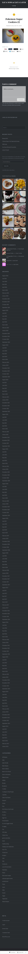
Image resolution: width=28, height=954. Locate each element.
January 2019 (5, 538)
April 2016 (4, 633)
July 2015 (4, 659)
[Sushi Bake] (8, 234)
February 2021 (5, 466)
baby (3, 760)
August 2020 (5, 483)
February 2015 (5, 674)
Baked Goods (5, 777)
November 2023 (6, 371)
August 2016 (5, 622)
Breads (4, 783)
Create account (5, 920)
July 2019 (4, 521)
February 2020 (5, 501)
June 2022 (4, 420)
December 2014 (6, 680)
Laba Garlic (15, 260)
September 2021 (6, 446)
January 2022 (5, 434)
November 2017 (6, 579)
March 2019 (5, 532)
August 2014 (5, 691)
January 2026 (5, 295)
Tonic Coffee (19, 253)
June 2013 (4, 732)
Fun (3, 829)
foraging (4, 826)
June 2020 (4, 489)
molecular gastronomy (7, 878)
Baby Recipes (5, 765)
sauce (3, 887)
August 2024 (5, 345)
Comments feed (6, 932)
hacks (3, 840)
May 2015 (4, 665)
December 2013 (6, 714)
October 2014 (5, 685)
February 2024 (5, 362)
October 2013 (5, 720)
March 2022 (5, 428)
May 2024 (4, 353)
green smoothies (6, 838)
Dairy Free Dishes (6, 797)
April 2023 (4, 391)
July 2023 (4, 382)
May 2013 (4, 734)
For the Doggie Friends (7, 823)
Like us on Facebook (9, 117)
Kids (3, 861)
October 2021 (5, 443)
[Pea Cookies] (20, 209)
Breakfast (4, 786)
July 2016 (4, 625)
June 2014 (4, 697)
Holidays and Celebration (8, 846)
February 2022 (5, 431)
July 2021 (4, 451)
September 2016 (6, 619)
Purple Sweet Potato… (11, 248)
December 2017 (6, 576)
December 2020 (6, 472)
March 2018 (5, 567)
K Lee (11, 25)
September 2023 (6, 376)
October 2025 (5, 304)
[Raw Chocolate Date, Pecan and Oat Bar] (8, 209)
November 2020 (6, 475)
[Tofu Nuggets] (8, 221)
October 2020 (5, 477)
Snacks (3, 892)
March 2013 (5, 740)
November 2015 (6, 648)
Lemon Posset (5, 150)
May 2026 (4, 284)
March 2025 (5, 324)
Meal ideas (4, 869)
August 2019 (5, 518)
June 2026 (4, 281)
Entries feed (5, 928)
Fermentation (5, 820)
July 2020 (4, 486)
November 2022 (6, 405)
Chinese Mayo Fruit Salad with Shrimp (10, 141)
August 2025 (5, 310)
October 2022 (5, 408)
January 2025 (5, 330)
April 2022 (4, 425)
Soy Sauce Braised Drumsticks (9, 147)
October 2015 (5, 651)
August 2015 (5, 657)
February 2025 (5, 327)
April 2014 (4, 703)
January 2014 (5, 711)
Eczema (4, 814)
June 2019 (4, 524)
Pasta (3, 884)
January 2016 (5, 642)
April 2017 (4, 599)
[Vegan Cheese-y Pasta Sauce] (20, 185)
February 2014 (5, 709)
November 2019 (6, 509)
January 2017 (5, 607)
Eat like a (4, 812)
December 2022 (6, 402)
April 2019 (4, 529)
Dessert (4, 800)
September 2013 (6, 723)
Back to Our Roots (6, 771)
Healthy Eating (5, 843)
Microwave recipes (6, 875)
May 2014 (4, 700)
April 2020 (4, 495)
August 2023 (5, 379)
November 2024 (6, 336)
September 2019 (6, 515)
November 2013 (6, 717)
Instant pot (5, 852)
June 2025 (4, 316)
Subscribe (6, 166)
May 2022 (4, 423)
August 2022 (5, 414)
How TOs (4, 849)
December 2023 (6, 368)
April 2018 (4, 564)
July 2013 (4, 729)
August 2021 (5, 449)
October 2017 (5, 581)
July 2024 (4, 347)
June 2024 (4, 350)
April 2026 (4, 287)
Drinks (3, 803)
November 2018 (6, 544)
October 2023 (5, 373)
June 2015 (4, 662)
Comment (21, 99)
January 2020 (5, 503)
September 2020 (6, 480)
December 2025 (6, 298)
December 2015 (6, 645)
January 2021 (5, 469)
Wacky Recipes (5, 901)
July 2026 (4, 278)
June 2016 (4, 628)
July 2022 (4, 417)
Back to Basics (5, 768)
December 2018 (6, 541)
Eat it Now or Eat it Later (8, 809)
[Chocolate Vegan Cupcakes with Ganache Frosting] (20, 234)
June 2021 (4, 454)
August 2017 (5, 587)
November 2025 (6, 301)
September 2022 (6, 411)
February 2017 (5, 605)
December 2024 (6, 333)
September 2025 (6, 307)
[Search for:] (14, 127)
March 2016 (5, 636)
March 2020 (5, 498)
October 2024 (5, 339)
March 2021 (5, 463)
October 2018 (5, 547)
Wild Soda (4, 144)
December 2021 (6, 437)
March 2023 (5, 394)
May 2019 (4, 527)
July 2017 (4, 590)
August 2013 (5, 726)
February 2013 (5, 743)
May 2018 (4, 561)
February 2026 (5, 293)
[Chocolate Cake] (20, 197)
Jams (3, 858)
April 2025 (4, 321)
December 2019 (6, 506)
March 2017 (5, 602)
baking (3, 780)
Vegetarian (4, 898)
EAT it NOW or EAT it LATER (14, 2)
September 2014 (6, 688)
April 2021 (4, 460)
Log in (3, 924)
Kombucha (4, 864)
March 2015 (5, 671)
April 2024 (4, 356)
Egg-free (4, 817)
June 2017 (4, 593)
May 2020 (4, 492)
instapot (4, 855)
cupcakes (4, 794)
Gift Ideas (4, 832)
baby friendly (5, 763)
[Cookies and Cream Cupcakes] (20, 221)
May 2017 (4, 596)
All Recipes (4, 757)
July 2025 (4, 313)
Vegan (3, 895)
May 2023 (4, 388)
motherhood (5, 881)
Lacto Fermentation (6, 866)
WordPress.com (6, 936)
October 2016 (5, 616)
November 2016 (6, 613)
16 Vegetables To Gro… (11, 256)
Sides (3, 890)
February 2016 (5, 639)
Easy (3, 806)
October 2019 (5, 512)
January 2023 (5, 399)
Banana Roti (5, 138)
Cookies (4, 788)
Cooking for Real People (8, 791)
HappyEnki (8, 260)
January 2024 (5, 365)
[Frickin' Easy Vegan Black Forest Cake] (8, 197)
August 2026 (5, 275)
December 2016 (6, 610)
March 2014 (5, 706)
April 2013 (4, 737)
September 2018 (6, 550)
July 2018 (4, 555)
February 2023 (5, 397)
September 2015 (6, 654)
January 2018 (5, 573)
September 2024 (6, 342)
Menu (14, 5)
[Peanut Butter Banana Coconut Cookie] (8, 185)
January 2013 (5, 746)
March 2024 (5, 359)
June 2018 (4, 558)
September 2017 (6, 584)
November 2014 (6, 683)
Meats (3, 872)
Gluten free (5, 835)
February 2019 (5, 535)
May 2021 (4, 457)
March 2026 (5, 290)
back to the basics (6, 774)
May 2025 (4, 319)
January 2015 (5, 677)
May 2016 (4, 631)
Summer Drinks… (10, 253)
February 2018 (5, 570)
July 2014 (4, 694)
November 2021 (6, 440)
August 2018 (5, 553)
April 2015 (4, 668)
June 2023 (4, 385)
